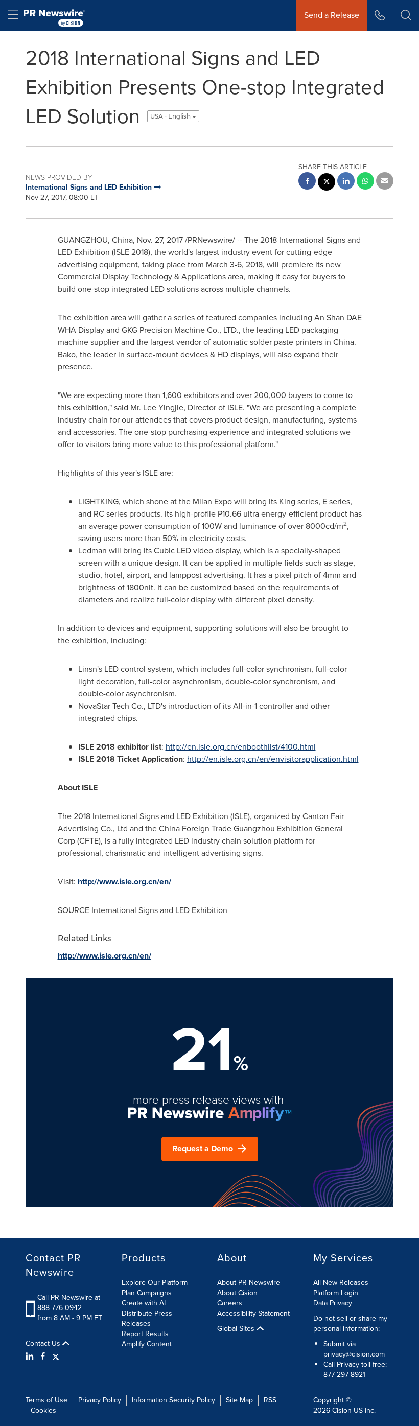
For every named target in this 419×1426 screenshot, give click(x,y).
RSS (270, 1400)
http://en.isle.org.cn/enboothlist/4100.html (241, 747)
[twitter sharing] (326, 183)
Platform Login (335, 1293)
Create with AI (144, 1303)
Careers (229, 1303)
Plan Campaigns (147, 1293)
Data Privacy (332, 1303)
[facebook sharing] (307, 182)
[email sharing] (384, 182)
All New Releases (340, 1282)
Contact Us (44, 1344)
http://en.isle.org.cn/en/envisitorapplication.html (273, 759)
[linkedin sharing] (346, 182)
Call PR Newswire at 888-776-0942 (68, 1302)
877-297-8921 (344, 1374)
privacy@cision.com (354, 1354)
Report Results (145, 1333)
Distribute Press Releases (147, 1318)
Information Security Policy (173, 1400)
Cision (342, 1410)
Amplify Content (147, 1344)
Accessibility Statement (253, 1313)
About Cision (237, 1293)
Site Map (239, 1400)
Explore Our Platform (155, 1282)
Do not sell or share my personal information (350, 1323)
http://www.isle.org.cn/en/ (124, 881)
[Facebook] (43, 1356)
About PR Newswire (248, 1282)
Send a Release (331, 15)
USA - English (171, 116)
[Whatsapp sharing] (365, 182)
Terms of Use (46, 1400)
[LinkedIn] (31, 1356)
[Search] (406, 15)
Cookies (43, 1410)
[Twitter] (56, 1356)
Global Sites (237, 1329)
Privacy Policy (99, 1400)
